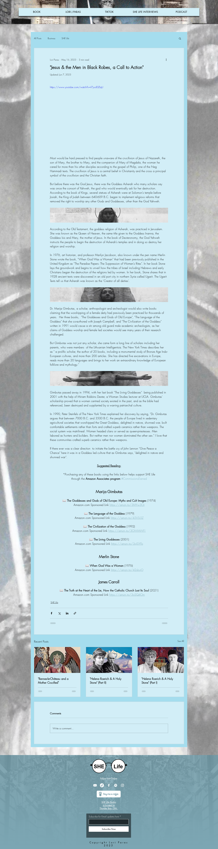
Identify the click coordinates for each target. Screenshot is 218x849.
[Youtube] (95, 785)
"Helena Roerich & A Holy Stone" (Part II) (105, 680)
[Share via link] (74, 613)
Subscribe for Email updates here (104, 816)
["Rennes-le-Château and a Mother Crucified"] (57, 660)
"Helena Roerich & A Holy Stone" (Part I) (157, 680)
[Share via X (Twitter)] (59, 613)
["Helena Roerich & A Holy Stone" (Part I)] (161, 660)
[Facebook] (109, 785)
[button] (179, 38)
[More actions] (166, 60)
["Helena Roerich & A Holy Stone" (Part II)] (109, 660)
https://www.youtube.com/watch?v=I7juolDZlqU (76, 87)
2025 (109, 845)
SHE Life (65, 38)
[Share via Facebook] (51, 613)
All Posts (37, 38)
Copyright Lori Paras (109, 842)
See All (180, 641)
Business (51, 38)
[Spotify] (116, 785)
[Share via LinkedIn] (67, 613)
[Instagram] (122, 785)
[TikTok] (102, 785)
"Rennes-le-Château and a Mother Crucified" (53, 680)
